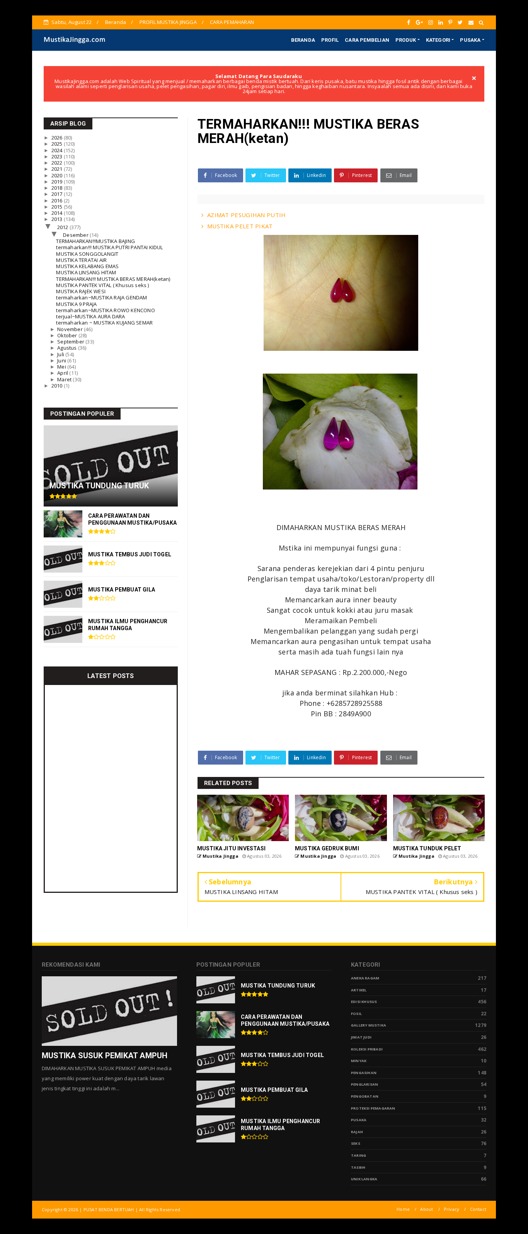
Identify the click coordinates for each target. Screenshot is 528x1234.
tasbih (358, 1167)
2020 (57, 175)
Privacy (451, 1209)
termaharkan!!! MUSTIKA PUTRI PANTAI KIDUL (109, 247)
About (426, 1209)
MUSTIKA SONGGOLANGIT (87, 253)
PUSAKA (470, 40)
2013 (57, 219)
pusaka (358, 1119)
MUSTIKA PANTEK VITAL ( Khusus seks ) (102, 285)
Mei (62, 366)
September (71, 341)
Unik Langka (364, 1178)
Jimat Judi (361, 1037)
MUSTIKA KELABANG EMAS (87, 266)
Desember (76, 234)
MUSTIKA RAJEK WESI (81, 291)
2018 (57, 187)
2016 (57, 200)
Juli (61, 354)
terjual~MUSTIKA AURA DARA (90, 316)
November (70, 329)
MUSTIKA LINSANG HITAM (86, 272)
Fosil (356, 1013)
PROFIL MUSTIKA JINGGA (168, 22)
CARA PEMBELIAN (367, 40)
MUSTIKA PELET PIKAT (240, 226)
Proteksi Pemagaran (373, 1108)
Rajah (357, 1131)
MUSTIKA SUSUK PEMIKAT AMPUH (104, 1055)
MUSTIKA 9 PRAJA (76, 304)
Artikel (358, 990)
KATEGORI (438, 40)
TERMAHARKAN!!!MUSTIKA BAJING (95, 241)
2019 (57, 181)
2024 (57, 150)
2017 (57, 193)
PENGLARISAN (364, 1084)
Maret (65, 379)
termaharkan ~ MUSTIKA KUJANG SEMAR (104, 322)
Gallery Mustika (368, 1025)
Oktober (67, 335)
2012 (63, 227)
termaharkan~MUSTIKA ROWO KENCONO (105, 310)
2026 (57, 137)
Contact (478, 1209)
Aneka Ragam (365, 978)
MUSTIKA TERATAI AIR (81, 260)
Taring (358, 1155)
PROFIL (330, 40)
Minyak (358, 1060)
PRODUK (405, 40)
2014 (57, 212)
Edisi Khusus (364, 1001)
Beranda (115, 22)
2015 (57, 206)
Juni (62, 360)
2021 (57, 168)
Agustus (67, 347)
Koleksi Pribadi (367, 1049)
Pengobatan (364, 1096)
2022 (57, 162)
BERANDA (303, 40)
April (63, 372)
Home (403, 1209)
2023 (57, 156)
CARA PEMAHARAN (232, 22)
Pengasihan (363, 1072)
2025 (57, 143)
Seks (355, 1143)
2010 (57, 385)
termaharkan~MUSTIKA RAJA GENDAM (101, 297)
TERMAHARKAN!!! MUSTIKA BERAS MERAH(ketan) (113, 278)
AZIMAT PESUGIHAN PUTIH (246, 215)
